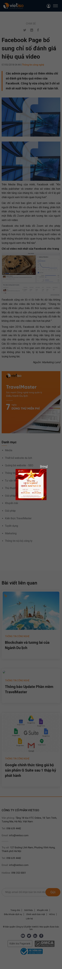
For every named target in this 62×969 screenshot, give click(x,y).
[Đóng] (42, 466)
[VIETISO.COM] (31, 484)
